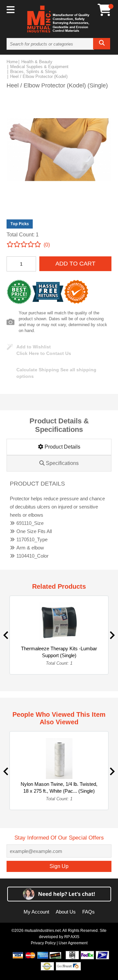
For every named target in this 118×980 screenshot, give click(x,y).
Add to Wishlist (33, 346)
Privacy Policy (43, 943)
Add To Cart (75, 263)
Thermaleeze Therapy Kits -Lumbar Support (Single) (59, 652)
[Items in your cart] (104, 10)
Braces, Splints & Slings (33, 71)
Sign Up (59, 866)
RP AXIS (71, 936)
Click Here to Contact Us (43, 353)
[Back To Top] (101, 489)
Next (112, 635)
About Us (66, 912)
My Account (36, 912)
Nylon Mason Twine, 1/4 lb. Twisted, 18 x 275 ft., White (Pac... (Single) (59, 787)
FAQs (88, 912)
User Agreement (73, 943)
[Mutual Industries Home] (59, 32)
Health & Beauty (36, 61)
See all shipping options (56, 373)
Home (12, 61)
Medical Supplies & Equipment (39, 66)
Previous (5, 635)
